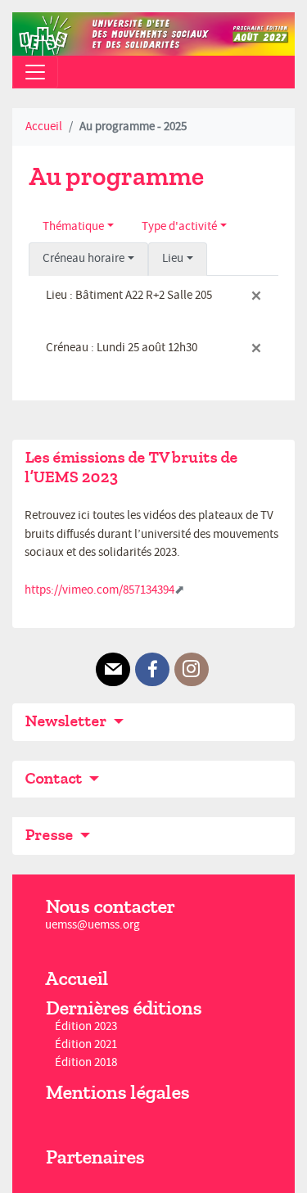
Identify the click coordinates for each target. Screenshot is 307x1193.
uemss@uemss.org (92, 925)
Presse (50, 834)
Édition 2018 (86, 1063)
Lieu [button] (172, 258)
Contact (55, 778)
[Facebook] (152, 670)
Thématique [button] (73, 226)
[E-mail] (113, 670)
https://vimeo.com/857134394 (99, 590)
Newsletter (67, 721)
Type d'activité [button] (179, 226)
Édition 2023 (86, 1026)
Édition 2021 (86, 1044)
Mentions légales (117, 1092)
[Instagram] (191, 670)
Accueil (43, 126)
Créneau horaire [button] (83, 258)
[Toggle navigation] (35, 72)
